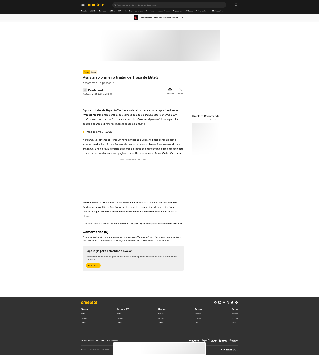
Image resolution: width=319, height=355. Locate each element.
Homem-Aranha (163, 11)
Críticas (84, 318)
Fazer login (93, 265)
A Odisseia (189, 11)
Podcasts (103, 11)
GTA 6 (120, 11)
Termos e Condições (89, 340)
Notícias (84, 314)
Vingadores (177, 11)
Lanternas (139, 11)
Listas (83, 323)
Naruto (84, 11)
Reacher (128, 11)
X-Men (112, 11)
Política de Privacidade (109, 340)
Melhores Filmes (202, 11)
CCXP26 (93, 11)
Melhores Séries (218, 11)
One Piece (150, 11)
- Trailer (98, 131)
